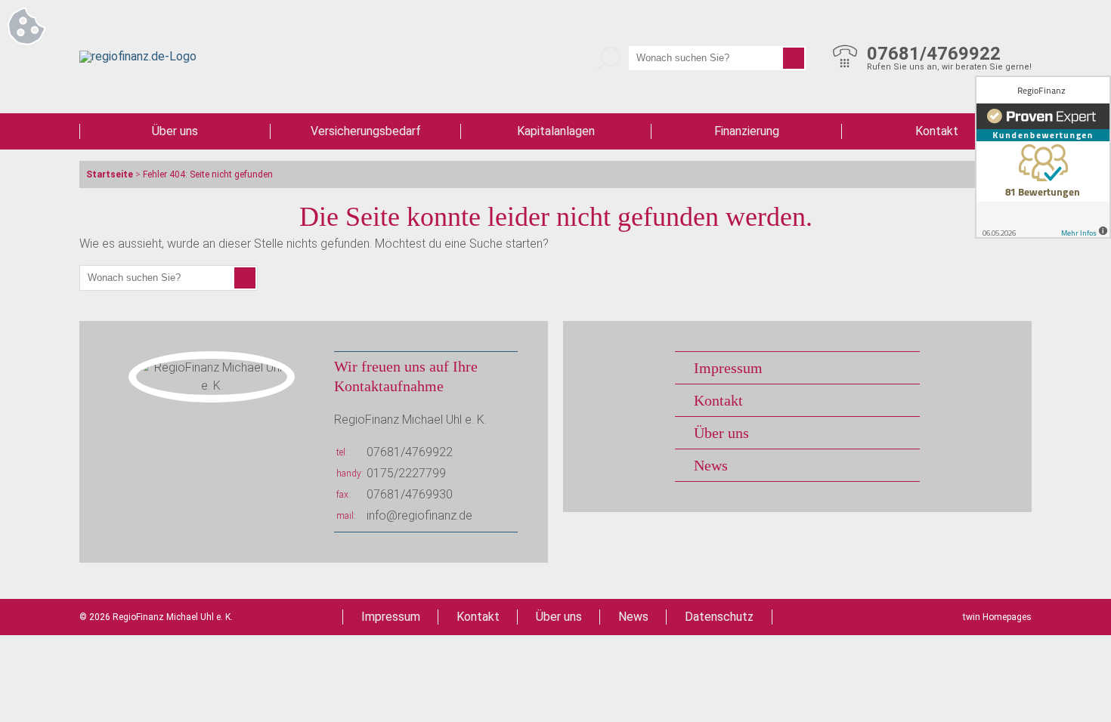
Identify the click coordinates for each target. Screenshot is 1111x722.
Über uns (175, 131)
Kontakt (936, 131)
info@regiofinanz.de (419, 515)
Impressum (728, 367)
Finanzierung (746, 131)
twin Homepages (997, 617)
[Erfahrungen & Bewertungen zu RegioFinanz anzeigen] (1043, 157)
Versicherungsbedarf (366, 131)
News (711, 465)
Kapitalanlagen (556, 131)
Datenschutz (719, 616)
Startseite (109, 174)
